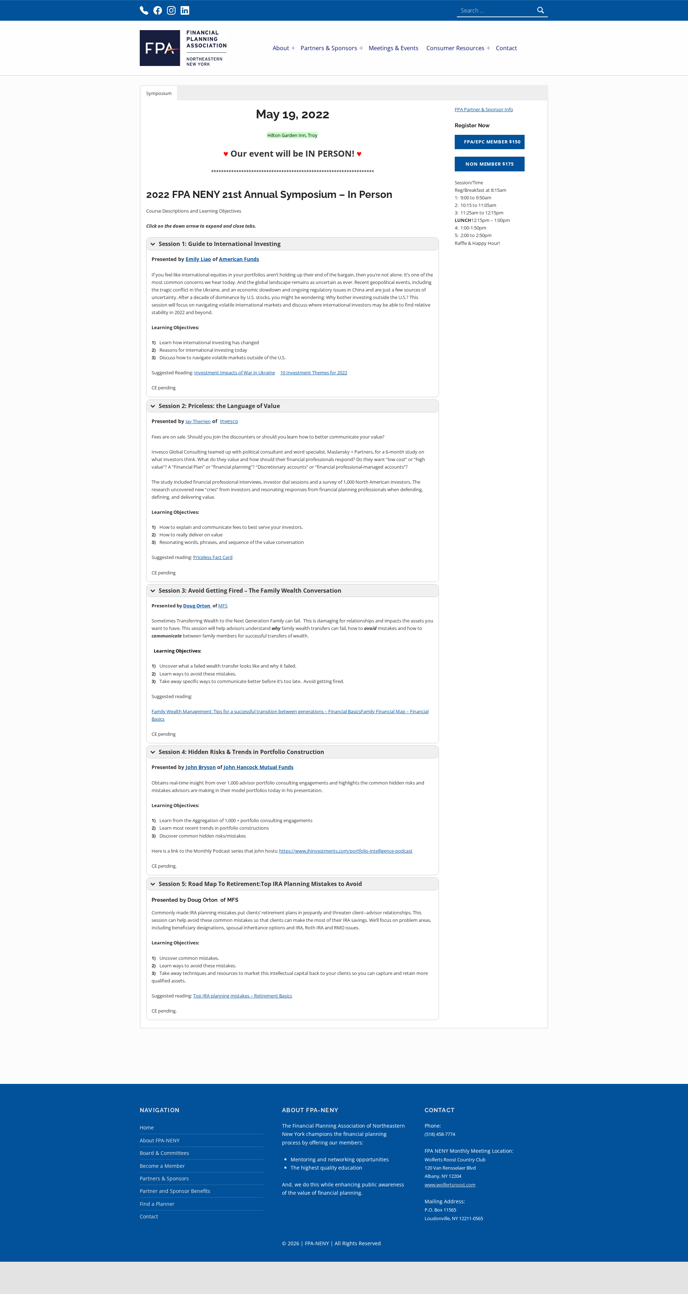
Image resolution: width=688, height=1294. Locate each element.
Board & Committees (164, 1153)
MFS (223, 605)
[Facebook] (157, 10)
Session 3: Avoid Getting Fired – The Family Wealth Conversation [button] (250, 590)
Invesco (229, 421)
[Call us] (144, 10)
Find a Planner (157, 1203)
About (281, 48)
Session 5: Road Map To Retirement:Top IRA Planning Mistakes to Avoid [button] (260, 884)
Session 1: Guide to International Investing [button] (220, 244)
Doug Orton (197, 605)
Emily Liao (198, 259)
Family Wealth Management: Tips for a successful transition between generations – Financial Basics (256, 711)
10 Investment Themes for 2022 (313, 372)
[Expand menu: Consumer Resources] (488, 48)
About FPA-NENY (160, 1140)
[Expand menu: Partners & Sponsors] (361, 48)
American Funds (239, 259)
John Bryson (201, 767)
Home (147, 1127)
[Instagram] (171, 10)
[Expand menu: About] (293, 48)
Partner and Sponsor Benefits (175, 1191)
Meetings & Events (394, 48)
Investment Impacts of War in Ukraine (234, 372)
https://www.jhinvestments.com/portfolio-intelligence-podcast (345, 851)
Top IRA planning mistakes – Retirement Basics (242, 995)
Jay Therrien (198, 421)
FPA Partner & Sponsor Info (484, 109)
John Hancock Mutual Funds (258, 767)
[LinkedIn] (185, 10)
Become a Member (162, 1165)
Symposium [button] (159, 93)
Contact (506, 48)
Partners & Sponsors (329, 48)
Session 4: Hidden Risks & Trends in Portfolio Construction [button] (241, 752)
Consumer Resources (455, 48)
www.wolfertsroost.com (450, 1184)
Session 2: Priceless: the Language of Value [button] (219, 406)
